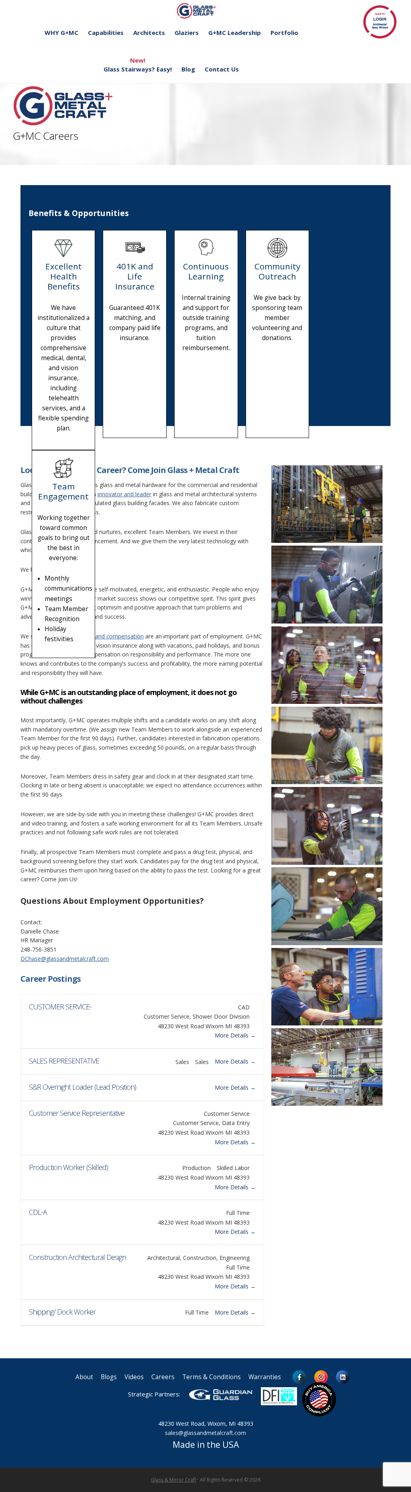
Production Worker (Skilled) (68, 1167)
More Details (232, 1035)
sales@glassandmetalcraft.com (205, 1433)
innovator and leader (124, 494)
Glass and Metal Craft (204, 10)
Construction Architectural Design (77, 1257)
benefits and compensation (108, 636)
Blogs (109, 1377)
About (84, 1377)
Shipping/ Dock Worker (62, 1312)
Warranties (264, 1377)
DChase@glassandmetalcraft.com (64, 958)
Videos (134, 1377)
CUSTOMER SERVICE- (60, 1006)
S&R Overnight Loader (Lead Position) (82, 1087)
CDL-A (38, 1212)
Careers (163, 1377)
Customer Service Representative (76, 1113)
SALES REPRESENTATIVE (64, 1061)
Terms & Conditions (211, 1377)
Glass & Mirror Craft (173, 1479)
